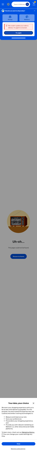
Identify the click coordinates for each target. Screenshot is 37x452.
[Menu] (3, 4)
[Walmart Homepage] (8, 4)
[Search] (27, 4)
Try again (18, 33)
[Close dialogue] (33, 403)
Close (18, 444)
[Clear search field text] (25, 4)
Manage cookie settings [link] (18, 449)
